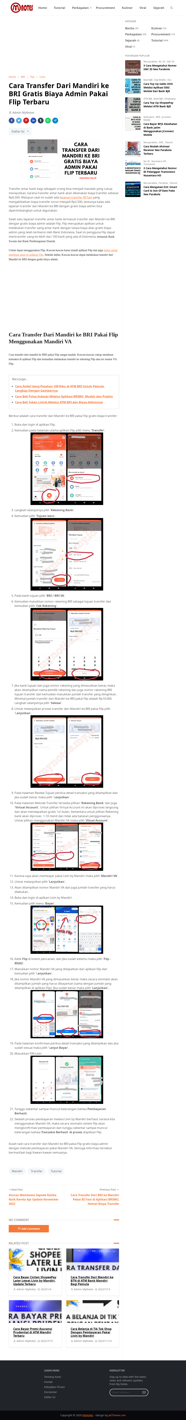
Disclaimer (50, 1392)
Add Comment (30, 1228)
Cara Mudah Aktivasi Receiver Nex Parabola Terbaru (157, 150)
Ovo (169, 79)
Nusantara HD (159, 161)
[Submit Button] (144, 1392)
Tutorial (56, 1171)
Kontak (48, 1382)
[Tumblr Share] (41, 120)
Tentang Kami (52, 1376)
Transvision (149, 164)
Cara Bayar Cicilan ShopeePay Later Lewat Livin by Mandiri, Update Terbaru (34, 1280)
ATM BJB (148, 98)
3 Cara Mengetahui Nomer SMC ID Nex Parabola (160, 67)
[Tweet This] (19, 120)
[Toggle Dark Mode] (171, 8)
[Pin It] (26, 120)
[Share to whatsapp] (48, 120)
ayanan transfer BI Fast (76, 197)
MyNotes (87, 1415)
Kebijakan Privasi (54, 1387)
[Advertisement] (64, 45)
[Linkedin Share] (33, 120)
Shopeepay (170, 98)
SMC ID (170, 61)
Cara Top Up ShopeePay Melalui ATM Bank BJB (158, 104)
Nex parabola (150, 61)
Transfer (37, 1171)
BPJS (158, 117)
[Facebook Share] (12, 120)
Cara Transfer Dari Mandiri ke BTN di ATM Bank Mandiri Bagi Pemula (92, 1280)
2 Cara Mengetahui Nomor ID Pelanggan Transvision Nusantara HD (160, 171)
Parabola (163, 183)
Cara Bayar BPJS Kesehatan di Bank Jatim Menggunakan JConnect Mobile (160, 129)
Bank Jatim (149, 117)
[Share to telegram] (55, 120)
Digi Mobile (160, 79)
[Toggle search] (175, 8)
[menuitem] (42, 7)
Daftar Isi (49, 1397)
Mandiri (17, 1171)
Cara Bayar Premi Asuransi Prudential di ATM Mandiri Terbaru (32, 1332)
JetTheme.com (117, 1415)
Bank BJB (148, 79)
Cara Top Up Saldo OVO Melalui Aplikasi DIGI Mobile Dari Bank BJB (158, 87)
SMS (161, 142)
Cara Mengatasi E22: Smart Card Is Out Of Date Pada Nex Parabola (160, 190)
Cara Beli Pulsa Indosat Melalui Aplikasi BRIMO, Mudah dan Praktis (64, 396)
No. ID (162, 61)
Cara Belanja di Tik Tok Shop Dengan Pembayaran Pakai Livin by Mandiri (91, 1332)
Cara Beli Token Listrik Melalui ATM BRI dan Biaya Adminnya (59, 402)
